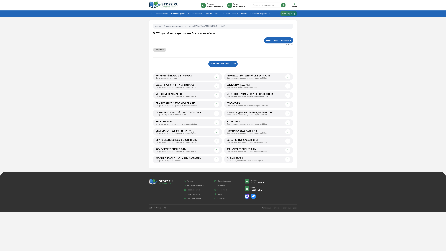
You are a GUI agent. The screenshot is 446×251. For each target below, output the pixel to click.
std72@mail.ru (239, 6)
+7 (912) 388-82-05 (215, 6)
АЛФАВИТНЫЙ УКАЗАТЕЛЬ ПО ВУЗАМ (203, 26)
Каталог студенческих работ (175, 26)
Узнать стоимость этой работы (278, 40)
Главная (158, 26)
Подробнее (159, 50)
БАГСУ (223, 26)
